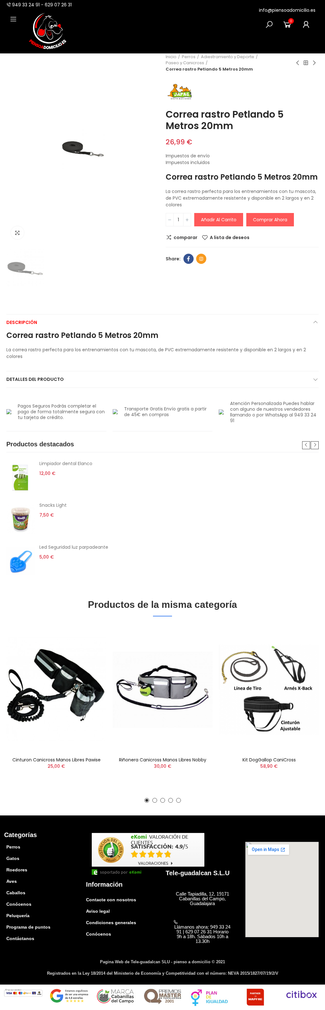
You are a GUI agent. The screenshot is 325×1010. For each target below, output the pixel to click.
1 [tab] (146, 800)
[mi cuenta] (306, 24)
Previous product (298, 63)
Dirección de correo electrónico (201, 259)
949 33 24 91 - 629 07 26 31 (42, 5)
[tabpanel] (162, 519)
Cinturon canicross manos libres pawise (56, 760)
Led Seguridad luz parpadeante (73, 547)
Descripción (21, 322)
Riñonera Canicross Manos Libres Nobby (162, 760)
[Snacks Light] (20, 519)
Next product (314, 63)
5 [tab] (178, 800)
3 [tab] (162, 800)
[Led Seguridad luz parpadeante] (20, 561)
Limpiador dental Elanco (65, 463)
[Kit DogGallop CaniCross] (269, 690)
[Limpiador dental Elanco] (20, 477)
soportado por (114, 872)
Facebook (188, 259)
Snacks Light (53, 505)
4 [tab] (170, 800)
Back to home (306, 63)
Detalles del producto (35, 379)
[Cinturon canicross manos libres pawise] (56, 690)
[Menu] (13, 19)
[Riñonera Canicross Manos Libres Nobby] (163, 690)
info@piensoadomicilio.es (287, 10)
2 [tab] (154, 800)
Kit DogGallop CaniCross (269, 760)
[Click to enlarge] (17, 232)
